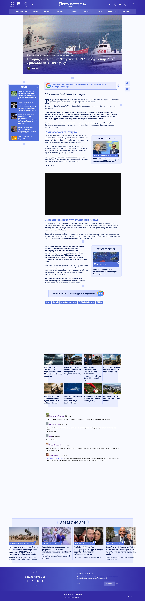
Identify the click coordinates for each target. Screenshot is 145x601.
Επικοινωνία (78, 594)
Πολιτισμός (87, 11)
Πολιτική (59, 11)
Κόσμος (47, 11)
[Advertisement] (83, 330)
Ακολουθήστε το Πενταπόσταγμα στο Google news (74, 293)
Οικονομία (73, 11)
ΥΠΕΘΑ (99, 302)
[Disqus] (83, 437)
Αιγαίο (48, 302)
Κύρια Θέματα (21, 11)
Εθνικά (35, 11)
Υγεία (100, 11)
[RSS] (125, 5)
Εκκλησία (112, 11)
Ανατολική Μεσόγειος (68, 302)
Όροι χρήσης (67, 594)
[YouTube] (120, 5)
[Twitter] (115, 5)
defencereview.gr (70, 238)
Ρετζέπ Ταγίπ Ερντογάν (86, 302)
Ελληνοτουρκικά (33, 55)
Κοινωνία (125, 11)
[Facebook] (110, 5)
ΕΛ (33, 4)
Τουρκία (55, 302)
